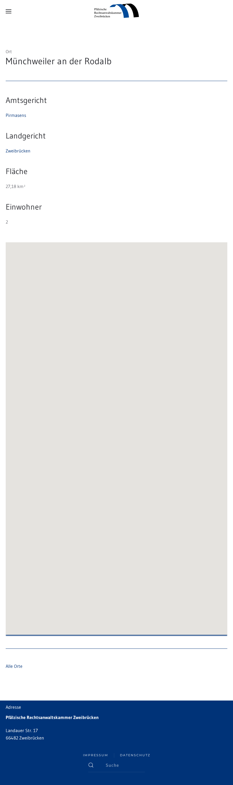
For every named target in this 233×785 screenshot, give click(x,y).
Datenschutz (135, 755)
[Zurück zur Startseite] (116, 11)
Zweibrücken (18, 151)
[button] (8, 11)
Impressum (95, 755)
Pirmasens (16, 115)
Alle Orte (14, 666)
